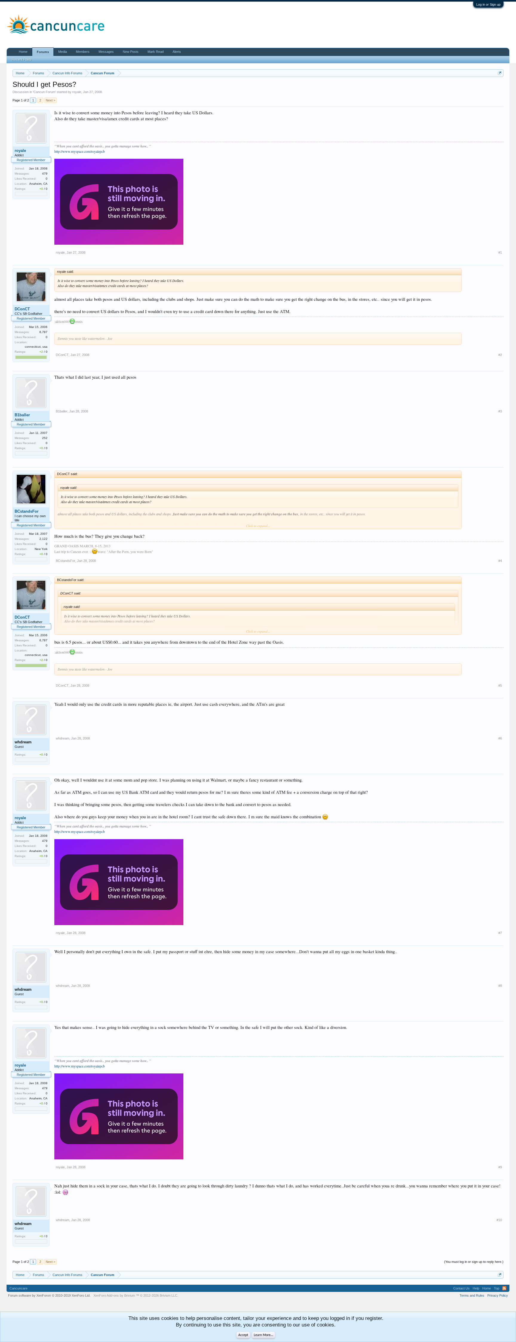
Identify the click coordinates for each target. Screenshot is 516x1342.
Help (476, 1288)
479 (44, 173)
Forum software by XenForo (49, 1295)
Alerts (177, 51)
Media (62, 51)
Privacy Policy (497, 1295)
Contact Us (461, 1288)
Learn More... (263, 1335)
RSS (504, 1288)
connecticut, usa (36, 346)
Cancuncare (18, 1288)
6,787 (43, 332)
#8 (500, 985)
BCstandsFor (27, 511)
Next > (50, 100)
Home (23, 51)
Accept (243, 1335)
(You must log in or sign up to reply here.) (473, 1262)
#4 (500, 561)
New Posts (131, 51)
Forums (43, 52)
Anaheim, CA (38, 183)
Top (496, 1288)
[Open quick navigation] (500, 73)
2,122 (43, 538)
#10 (499, 1220)
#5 (500, 685)
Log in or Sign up (488, 4)
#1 (500, 252)
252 (44, 438)
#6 (500, 738)
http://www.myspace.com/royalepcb (79, 151)
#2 (500, 355)
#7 (500, 933)
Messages (106, 51)
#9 (500, 1167)
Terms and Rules (472, 1295)
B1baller (22, 415)
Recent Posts (22, 59)
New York (41, 549)
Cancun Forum (44, 92)
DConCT (22, 309)
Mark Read (156, 51)
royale (76, 92)
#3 (500, 411)
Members (83, 51)
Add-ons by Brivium (135, 1295)
